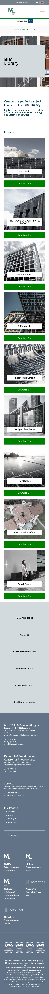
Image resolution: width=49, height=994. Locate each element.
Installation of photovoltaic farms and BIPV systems (13, 893)
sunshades (24, 652)
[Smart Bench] (24, 590)
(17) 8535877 (12, 742)
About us (11, 811)
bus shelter (24, 702)
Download (12, 822)
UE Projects (12, 819)
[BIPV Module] (24, 332)
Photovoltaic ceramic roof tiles (12, 920)
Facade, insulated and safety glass (34, 867)
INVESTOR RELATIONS (24, 2)
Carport (25, 685)
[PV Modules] (24, 487)
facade (24, 668)
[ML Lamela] (24, 177)
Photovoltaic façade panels (33, 892)
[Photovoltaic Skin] (24, 280)
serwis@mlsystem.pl (16, 795)
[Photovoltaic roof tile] (24, 538)
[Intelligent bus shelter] (24, 435)
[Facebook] (22, 990)
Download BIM (24, 183)
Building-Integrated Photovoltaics (11, 867)
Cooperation (13, 835)
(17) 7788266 (11, 739)
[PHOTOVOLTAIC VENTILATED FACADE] (24, 229)
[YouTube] (26, 990)
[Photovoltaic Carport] (24, 383)
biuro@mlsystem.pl (16, 744)
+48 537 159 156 (13, 793)
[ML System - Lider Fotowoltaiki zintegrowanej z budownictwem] (11, 11)
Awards (11, 815)
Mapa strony (35, 986)
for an (24, 618)
